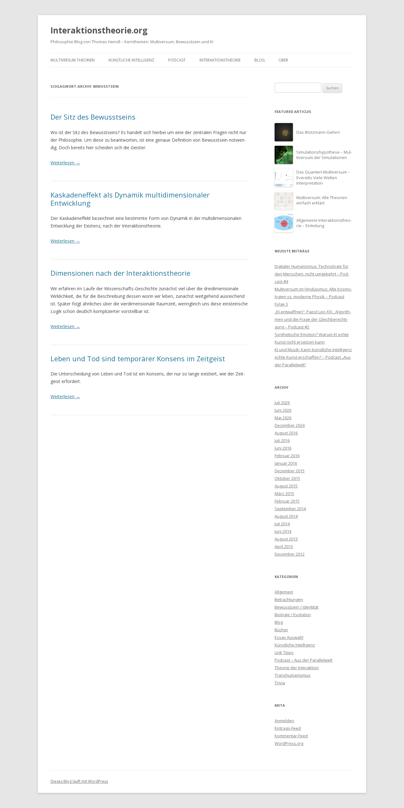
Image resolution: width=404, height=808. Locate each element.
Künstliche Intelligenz (131, 60)
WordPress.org (289, 743)
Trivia (280, 683)
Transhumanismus (293, 675)
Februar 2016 (287, 455)
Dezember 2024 (290, 425)
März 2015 (284, 493)
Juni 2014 (283, 531)
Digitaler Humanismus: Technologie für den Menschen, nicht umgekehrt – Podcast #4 (312, 273)
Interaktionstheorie (220, 60)
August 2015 (286, 486)
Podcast (177, 60)
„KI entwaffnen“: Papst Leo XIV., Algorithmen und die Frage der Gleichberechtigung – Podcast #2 (313, 319)
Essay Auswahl (289, 637)
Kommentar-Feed (291, 736)
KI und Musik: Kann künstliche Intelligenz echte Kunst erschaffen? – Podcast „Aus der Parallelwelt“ (313, 357)
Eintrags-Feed (288, 728)
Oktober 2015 (287, 478)
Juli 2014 (282, 524)
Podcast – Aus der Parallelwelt (303, 660)
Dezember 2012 (290, 554)
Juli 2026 (282, 402)
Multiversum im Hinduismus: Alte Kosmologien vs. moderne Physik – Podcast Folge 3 (313, 296)
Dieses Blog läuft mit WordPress (79, 781)
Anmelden (284, 720)
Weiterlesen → (65, 163)
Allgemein (284, 592)
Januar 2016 (286, 463)
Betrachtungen (289, 599)
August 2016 (286, 433)
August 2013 (286, 539)
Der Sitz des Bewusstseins (92, 116)
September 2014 (290, 508)
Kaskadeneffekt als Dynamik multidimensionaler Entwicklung (130, 199)
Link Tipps (284, 652)
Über (283, 60)
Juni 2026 (283, 410)
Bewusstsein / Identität (296, 607)
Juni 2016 (283, 448)
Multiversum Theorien (72, 60)
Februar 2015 (287, 501)
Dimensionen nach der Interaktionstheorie (120, 273)
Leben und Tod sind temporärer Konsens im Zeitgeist (137, 358)
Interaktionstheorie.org (98, 30)
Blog (259, 60)
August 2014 (286, 516)
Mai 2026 (283, 418)
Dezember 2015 (290, 471)
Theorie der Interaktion (297, 667)
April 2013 (284, 546)
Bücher (281, 630)
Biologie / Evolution (293, 614)
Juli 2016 (282, 440)
